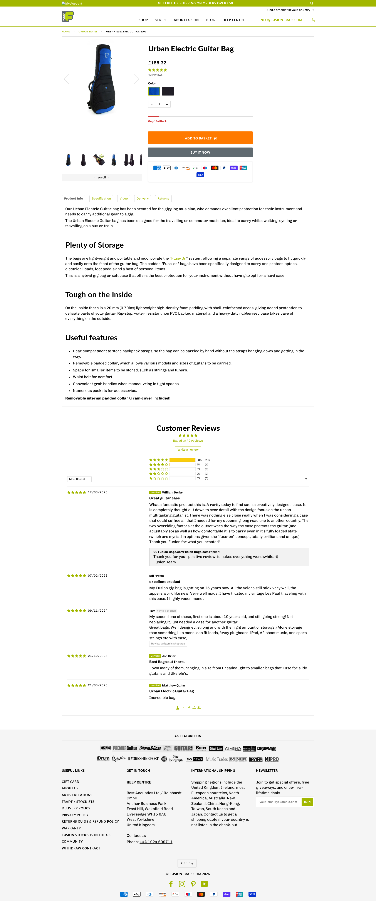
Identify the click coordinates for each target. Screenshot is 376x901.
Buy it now (200, 152)
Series (160, 20)
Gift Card (70, 782)
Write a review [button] (188, 449)
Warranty (71, 828)
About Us (70, 788)
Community (72, 841)
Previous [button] (69, 79)
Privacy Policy (75, 815)
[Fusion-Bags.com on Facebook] (171, 885)
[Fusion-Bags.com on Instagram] (182, 885)
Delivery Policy (76, 808)
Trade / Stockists (78, 802)
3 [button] (189, 707)
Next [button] (134, 79)
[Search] (311, 3)
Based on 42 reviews (188, 441)
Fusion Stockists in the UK (86, 835)
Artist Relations (77, 795)
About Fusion (186, 20)
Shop (143, 20)
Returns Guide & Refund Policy (90, 821)
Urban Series (88, 31)
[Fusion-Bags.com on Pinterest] (193, 885)
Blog (210, 20)
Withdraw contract (81, 848)
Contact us (136, 835)
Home (66, 31)
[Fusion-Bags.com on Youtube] (204, 885)
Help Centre (234, 20)
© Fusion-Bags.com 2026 (188, 874)
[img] (76, 492)
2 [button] (184, 707)
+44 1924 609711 (156, 842)
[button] (157, 70)
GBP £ (185, 863)
